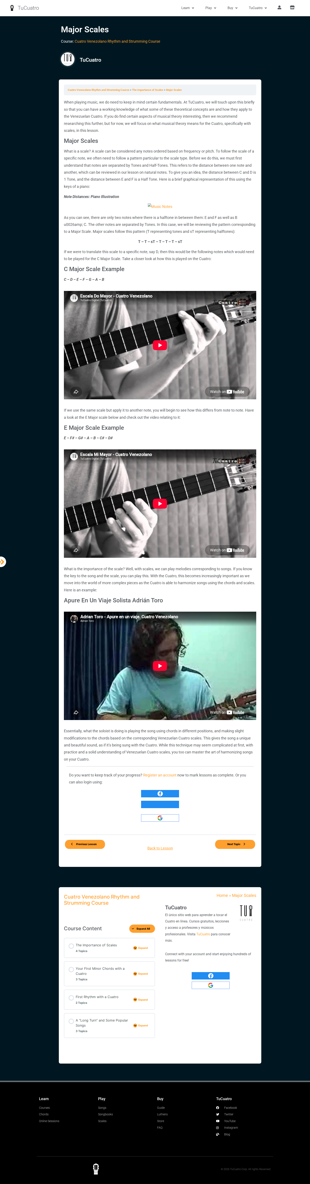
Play (208, 8)
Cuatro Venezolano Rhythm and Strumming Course (117, 41)
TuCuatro (28, 8)
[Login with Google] (160, 818)
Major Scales (174, 89)
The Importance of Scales (148, 89)
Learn (185, 8)
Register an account (160, 775)
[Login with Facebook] (160, 793)
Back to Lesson (160, 848)
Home (222, 895)
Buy (230, 8)
